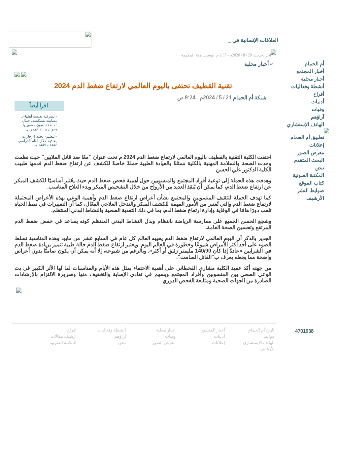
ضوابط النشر (310, 190)
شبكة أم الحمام (249, 97)
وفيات (318, 109)
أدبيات (317, 101)
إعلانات (316, 145)
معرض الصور (310, 152)
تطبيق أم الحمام (307, 137)
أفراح (318, 94)
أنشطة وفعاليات (307, 86)
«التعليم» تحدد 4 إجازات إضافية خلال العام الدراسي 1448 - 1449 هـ (37, 140)
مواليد (269, 336)
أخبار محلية (312, 79)
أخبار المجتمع (310, 71)
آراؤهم (317, 117)
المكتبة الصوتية (308, 175)
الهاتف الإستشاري (305, 124)
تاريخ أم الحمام (261, 330)
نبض (319, 167)
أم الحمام (314, 63)
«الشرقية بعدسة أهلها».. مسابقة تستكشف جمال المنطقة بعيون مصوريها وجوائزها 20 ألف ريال (39, 122)
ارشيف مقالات (64, 336)
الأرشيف (315, 198)
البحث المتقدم (309, 160)
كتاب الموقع (311, 183)
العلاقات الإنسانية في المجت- (246, 40)
